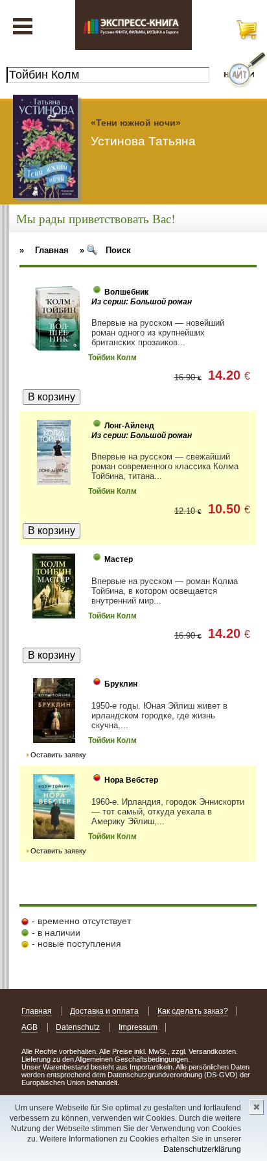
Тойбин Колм (112, 357)
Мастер (118, 559)
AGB (29, 1027)
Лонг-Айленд (129, 425)
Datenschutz (78, 1027)
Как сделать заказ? (192, 1011)
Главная (36, 1011)
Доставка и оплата (104, 1011)
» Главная (44, 250)
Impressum (138, 1027)
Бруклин (120, 684)
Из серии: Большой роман (141, 301)
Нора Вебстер (131, 780)
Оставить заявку (58, 755)
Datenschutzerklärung (202, 1149)
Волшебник (126, 292)
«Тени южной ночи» (136, 122)
